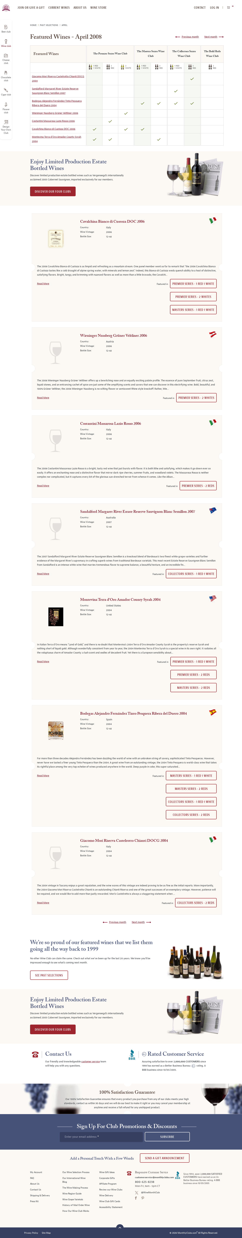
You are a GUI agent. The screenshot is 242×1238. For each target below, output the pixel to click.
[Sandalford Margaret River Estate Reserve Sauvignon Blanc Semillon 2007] (55, 529)
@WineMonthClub (150, 1192)
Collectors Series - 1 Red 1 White (191, 573)
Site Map (46, 1233)
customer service (90, 1061)
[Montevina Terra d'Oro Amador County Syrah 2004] (55, 617)
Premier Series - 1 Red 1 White (193, 283)
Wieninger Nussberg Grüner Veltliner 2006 (55, 113)
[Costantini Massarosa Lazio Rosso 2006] (55, 441)
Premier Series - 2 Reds (198, 485)
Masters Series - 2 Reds (193, 687)
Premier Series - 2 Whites (193, 296)
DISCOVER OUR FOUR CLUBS (53, 191)
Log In (214, 7)
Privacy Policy (31, 1233)
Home (33, 25)
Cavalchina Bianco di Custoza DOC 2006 (53, 129)
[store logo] (6, 5)
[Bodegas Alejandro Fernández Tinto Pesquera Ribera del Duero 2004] (55, 731)
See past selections (49, 975)
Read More (43, 283)
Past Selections (49, 25)
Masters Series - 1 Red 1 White (193, 309)
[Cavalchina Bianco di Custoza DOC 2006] (55, 239)
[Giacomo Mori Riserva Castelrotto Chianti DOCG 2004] (55, 858)
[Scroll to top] (120, 1227)
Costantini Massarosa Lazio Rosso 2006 (53, 121)
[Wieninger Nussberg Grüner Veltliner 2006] (55, 353)
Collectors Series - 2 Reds (191, 814)
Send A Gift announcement (164, 1158)
